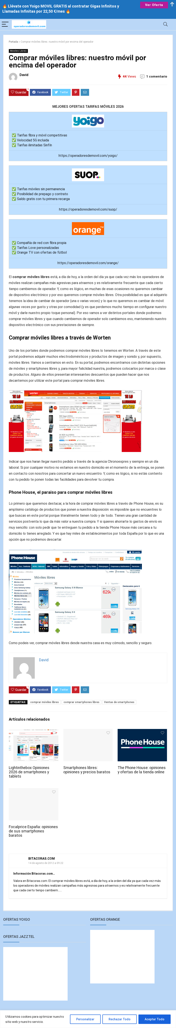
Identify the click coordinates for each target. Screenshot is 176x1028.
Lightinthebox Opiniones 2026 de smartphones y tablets (29, 772)
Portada (13, 41)
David (24, 75)
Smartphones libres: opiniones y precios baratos (86, 770)
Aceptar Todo (154, 1019)
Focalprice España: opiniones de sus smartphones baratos (33, 831)
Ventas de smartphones (119, 702)
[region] (88, 1019)
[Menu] (5, 24)
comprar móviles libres (44, 702)
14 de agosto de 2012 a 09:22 (45, 863)
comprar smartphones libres (81, 702)
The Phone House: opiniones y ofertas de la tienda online (142, 770)
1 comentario (156, 76)
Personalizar (85, 1019)
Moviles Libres (18, 50)
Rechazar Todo (119, 1019)
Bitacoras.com (41, 858)
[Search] (165, 24)
